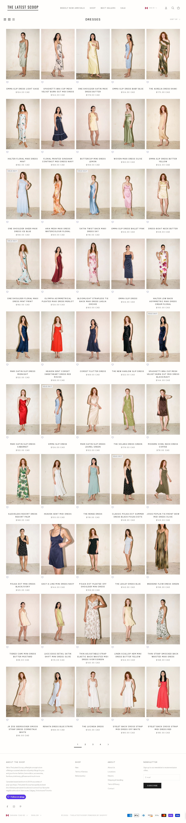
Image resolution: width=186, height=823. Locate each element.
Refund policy (80, 776)
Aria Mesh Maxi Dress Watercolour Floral (57, 230)
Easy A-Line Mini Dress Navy (58, 584)
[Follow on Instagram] (14, 806)
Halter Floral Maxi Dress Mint (23, 160)
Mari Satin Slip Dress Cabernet (22, 445)
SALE (123, 8)
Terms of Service (81, 772)
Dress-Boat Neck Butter (163, 229)
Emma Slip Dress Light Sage (23, 89)
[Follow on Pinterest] (20, 806)
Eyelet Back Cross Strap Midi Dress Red (163, 727)
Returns (110, 776)
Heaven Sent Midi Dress (58, 514)
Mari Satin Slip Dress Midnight (22, 372)
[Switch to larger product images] (5, 19)
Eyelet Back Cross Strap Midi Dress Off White (128, 727)
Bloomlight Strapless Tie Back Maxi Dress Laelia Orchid (93, 301)
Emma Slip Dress (128, 298)
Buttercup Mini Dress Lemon (93, 160)
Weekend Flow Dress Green (163, 584)
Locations (111, 772)
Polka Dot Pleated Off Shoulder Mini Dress (93, 585)
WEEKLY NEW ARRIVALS (72, 8)
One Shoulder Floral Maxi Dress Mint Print (22, 299)
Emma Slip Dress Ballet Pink (128, 229)
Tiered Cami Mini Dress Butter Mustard (23, 655)
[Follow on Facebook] (7, 806)
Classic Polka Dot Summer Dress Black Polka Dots (128, 515)
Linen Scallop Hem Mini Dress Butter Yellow (128, 655)
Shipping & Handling (115, 780)
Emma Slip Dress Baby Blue (128, 89)
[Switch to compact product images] (13, 19)
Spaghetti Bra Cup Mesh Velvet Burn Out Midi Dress (58, 90)
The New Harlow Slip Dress (128, 371)
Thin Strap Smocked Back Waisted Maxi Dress (163, 655)
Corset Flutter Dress (93, 371)
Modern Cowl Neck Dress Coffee (163, 445)
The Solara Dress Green (128, 444)
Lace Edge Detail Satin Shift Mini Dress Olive (57, 655)
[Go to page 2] (108, 744)
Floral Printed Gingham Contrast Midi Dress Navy (58, 160)
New (76, 767)
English (35, 815)
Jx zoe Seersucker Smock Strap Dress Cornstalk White (23, 729)
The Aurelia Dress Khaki (163, 89)
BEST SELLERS (108, 8)
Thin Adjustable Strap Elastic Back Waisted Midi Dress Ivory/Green (92, 656)
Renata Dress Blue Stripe (58, 726)
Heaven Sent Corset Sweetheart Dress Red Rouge (58, 374)
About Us (111, 767)
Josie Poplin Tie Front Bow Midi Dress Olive (163, 515)
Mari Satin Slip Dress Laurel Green (93, 445)
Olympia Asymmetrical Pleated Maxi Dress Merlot (58, 299)
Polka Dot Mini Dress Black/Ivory (23, 585)
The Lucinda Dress (93, 726)
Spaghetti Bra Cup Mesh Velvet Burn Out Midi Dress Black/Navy (163, 374)
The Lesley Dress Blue (128, 584)
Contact (111, 788)
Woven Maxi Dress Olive (128, 159)
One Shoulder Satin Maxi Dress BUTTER (93, 90)
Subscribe (152, 786)
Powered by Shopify (97, 815)
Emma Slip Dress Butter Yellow (163, 160)
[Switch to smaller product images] (9, 19)
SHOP (93, 8)
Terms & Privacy (113, 784)
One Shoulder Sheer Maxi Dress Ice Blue (23, 230)
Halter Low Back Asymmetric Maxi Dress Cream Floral (163, 301)
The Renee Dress (93, 514)
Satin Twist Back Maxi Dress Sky (93, 230)
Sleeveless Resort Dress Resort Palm (22, 515)
